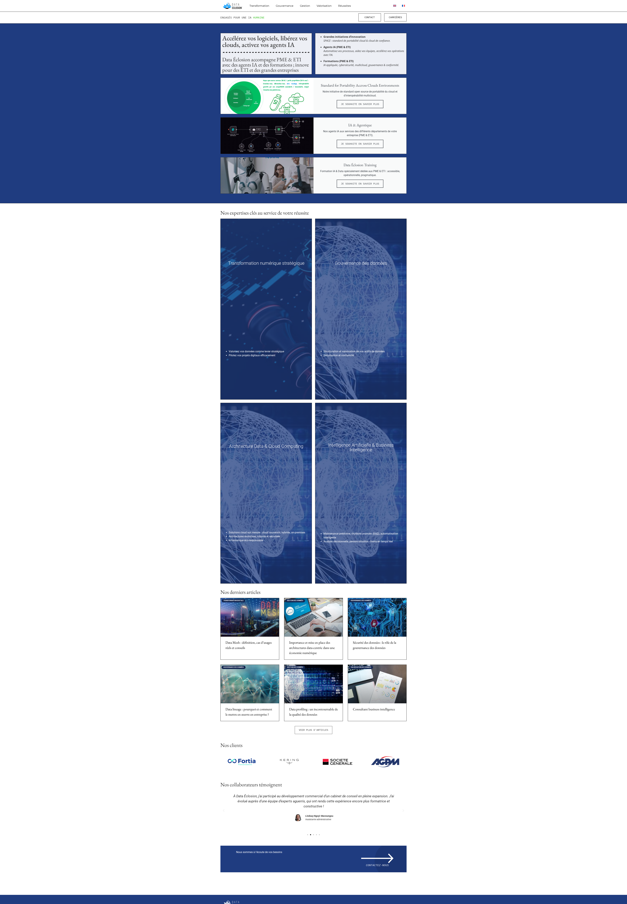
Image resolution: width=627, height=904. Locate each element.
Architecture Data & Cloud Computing (266, 446)
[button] (313, 730)
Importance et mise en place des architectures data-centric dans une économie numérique (312, 647)
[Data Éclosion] (232, 6)
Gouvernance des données (361, 263)
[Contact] (377, 858)
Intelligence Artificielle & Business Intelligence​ (361, 447)
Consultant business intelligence (374, 709)
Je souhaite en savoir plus (360, 104)
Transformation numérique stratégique (266, 263)
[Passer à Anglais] (394, 6)
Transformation (259, 5)
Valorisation (324, 5)
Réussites (344, 5)
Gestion (305, 5)
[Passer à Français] (403, 6)
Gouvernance (284, 5)
